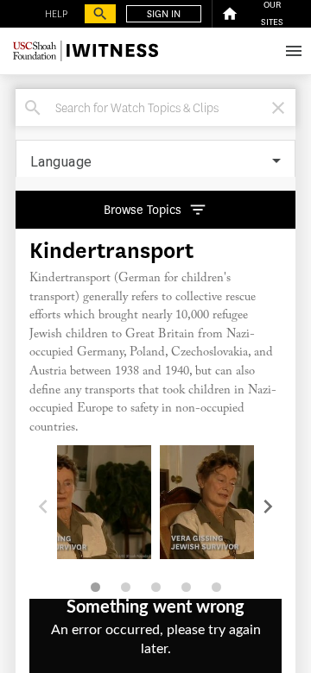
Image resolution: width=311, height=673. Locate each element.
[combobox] (158, 108)
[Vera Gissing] (79, 502)
